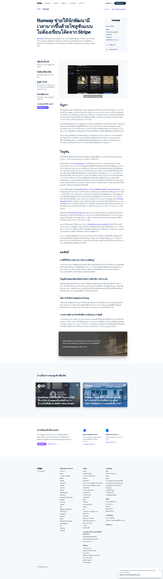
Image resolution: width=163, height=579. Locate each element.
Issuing (62, 504)
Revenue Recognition (66, 521)
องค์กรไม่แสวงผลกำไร (89, 521)
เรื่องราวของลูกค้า (111, 473)
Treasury (62, 530)
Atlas (61, 473)
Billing (61, 478)
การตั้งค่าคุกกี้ (109, 492)
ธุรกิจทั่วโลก (86, 488)
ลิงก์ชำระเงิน (63, 511)
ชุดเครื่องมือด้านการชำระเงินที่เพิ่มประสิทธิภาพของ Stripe (96, 189)
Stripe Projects (87, 560)
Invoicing (62, 502)
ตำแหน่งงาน (109, 504)
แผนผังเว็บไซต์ (110, 490)
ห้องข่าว (108, 506)
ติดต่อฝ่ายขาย (119, 3)
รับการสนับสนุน (110, 518)
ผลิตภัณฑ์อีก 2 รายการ (112, 40)
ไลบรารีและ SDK (87, 557)
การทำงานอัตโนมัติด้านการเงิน (91, 485)
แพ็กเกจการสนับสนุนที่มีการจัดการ (115, 520)
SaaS (84, 500)
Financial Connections (66, 497)
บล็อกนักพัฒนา (87, 562)
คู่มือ (107, 471)
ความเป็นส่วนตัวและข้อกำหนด (114, 483)
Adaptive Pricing (76, 213)
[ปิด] (160, 570)
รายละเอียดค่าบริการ (89, 444)
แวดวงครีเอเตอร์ (87, 504)
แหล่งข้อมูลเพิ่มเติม (111, 495)
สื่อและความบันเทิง (88, 518)
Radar (61, 518)
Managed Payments (66, 509)
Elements (63, 495)
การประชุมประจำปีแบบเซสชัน (114, 481)
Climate (62, 485)
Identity (62, 500)
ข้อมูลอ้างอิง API (110, 442)
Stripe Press (109, 509)
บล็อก (107, 476)
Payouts (62, 516)
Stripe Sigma (63, 523)
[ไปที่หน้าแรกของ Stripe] (39, 468)
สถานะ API (86, 553)
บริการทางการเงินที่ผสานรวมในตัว (92, 483)
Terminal (62, 528)
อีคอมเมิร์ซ (86, 481)
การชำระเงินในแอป (88, 490)
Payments (63, 514)
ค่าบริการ (81, 3)
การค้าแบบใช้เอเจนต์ (89, 476)
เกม (84, 509)
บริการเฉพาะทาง (87, 523)
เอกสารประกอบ (87, 548)
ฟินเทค (85, 507)
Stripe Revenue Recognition (98, 224)
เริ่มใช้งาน (41, 444)
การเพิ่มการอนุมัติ (65, 476)
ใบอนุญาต (109, 488)
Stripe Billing (78, 163)
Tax (61, 526)
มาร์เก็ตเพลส (86, 492)
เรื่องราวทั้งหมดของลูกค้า (119, 9)
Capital (62, 481)
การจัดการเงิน (87, 495)
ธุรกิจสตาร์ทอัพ (87, 473)
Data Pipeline (64, 492)
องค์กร (85, 471)
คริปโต (62, 490)
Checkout (63, 483)
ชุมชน (107, 478)
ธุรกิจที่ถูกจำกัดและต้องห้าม (113, 485)
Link (64, 196)
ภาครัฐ (85, 525)
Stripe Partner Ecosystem (90, 539)
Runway (40, 39)
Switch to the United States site (129, 575)
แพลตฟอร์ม (86, 497)
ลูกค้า (39, 9)
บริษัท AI (85, 502)
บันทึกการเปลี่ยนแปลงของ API (91, 555)
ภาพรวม (107, 9)
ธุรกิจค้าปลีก (86, 528)
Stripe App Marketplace (90, 536)
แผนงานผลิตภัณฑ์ (111, 502)
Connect (62, 488)
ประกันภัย (85, 516)
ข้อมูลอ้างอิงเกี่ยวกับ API (89, 550)
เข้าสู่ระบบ (108, 3)
